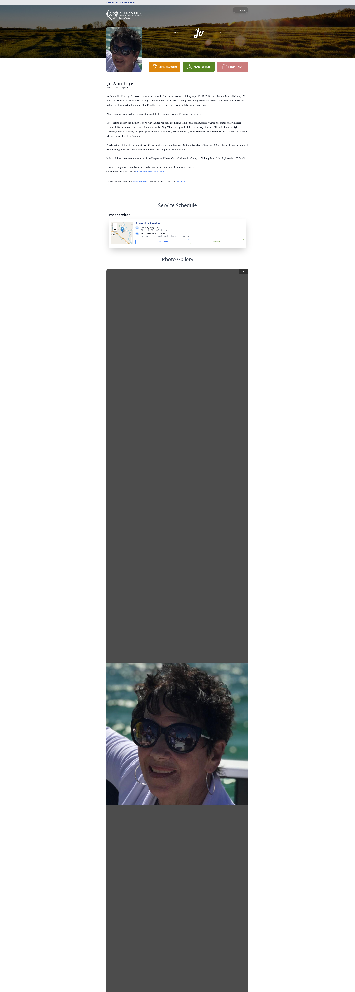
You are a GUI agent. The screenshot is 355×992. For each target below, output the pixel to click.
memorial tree (140, 181)
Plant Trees (217, 242)
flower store (181, 181)
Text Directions (162, 242)
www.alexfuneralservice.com (149, 171)
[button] (122, 230)
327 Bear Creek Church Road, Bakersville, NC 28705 (165, 236)
